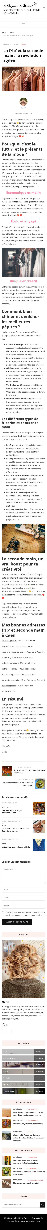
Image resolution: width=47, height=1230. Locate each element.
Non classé (32, 1180)
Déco (4, 807)
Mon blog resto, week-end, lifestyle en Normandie (21, 11)
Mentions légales (10, 1218)
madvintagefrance (10, 657)
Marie (23, 108)
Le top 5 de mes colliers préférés (16, 847)
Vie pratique (32, 1109)
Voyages (30, 1132)
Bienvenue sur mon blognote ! (26, 1183)
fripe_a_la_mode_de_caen (13, 652)
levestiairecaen (8, 646)
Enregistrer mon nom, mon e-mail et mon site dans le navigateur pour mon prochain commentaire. (25, 913)
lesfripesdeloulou (9, 668)
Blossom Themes (13, 1221)
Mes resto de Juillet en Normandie (28, 1123)
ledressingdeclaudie (10, 680)
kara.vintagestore (9, 640)
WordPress (35, 1221)
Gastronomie (33, 1120)
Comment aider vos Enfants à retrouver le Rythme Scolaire (25, 1161)
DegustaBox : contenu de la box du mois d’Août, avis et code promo (28, 1113)
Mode (23, 45)
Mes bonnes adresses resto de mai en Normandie (29, 1172)
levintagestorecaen (10, 663)
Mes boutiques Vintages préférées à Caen (12, 811)
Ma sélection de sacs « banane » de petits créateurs (15, 830)
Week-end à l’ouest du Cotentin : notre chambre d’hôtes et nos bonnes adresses (29, 1138)
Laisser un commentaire (23, 113)
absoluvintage (8, 674)
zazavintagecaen (9, 685)
